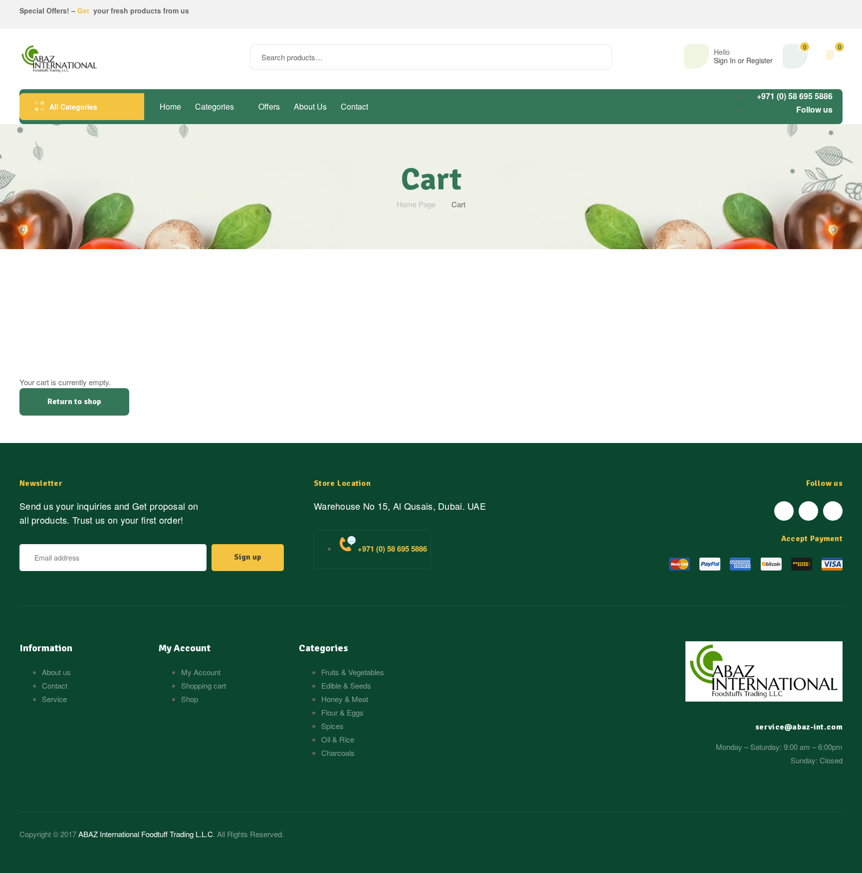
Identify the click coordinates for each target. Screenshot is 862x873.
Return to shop (74, 402)
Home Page (416, 204)
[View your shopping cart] (830, 55)
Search (598, 57)
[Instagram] (833, 511)
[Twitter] (808, 511)
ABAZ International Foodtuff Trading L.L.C (145, 834)
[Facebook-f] (784, 511)
